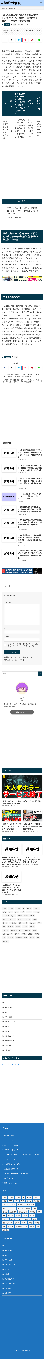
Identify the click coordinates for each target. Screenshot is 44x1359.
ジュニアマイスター (9, 916)
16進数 (18, 908)
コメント (7, 602)
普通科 (34, 930)
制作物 (7, 1031)
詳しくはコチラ (22, 712)
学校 (14, 24)
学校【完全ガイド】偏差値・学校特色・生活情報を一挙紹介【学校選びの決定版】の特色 (23, 211)
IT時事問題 (8, 1007)
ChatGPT (36, 908)
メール (6, 636)
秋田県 (24, 934)
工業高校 (6, 24)
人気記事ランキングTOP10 (13, 1164)
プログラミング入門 (9, 919)
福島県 (17, 934)
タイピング (8, 1012)
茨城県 (37, 934)
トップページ (9, 1140)
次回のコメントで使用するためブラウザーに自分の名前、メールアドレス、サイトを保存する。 (23, 645)
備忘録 (7, 1026)
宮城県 (18, 927)
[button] (5, 40)
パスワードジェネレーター (13, 1145)
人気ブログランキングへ (10, 1064)
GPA (10, 912)
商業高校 (32, 923)
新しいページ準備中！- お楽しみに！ (17, 1173)
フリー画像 (8, 1017)
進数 (25, 937)
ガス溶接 (36, 912)
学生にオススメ (10, 1041)
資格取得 (11, 937)
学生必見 (11, 927)
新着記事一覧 (9, 1178)
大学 (39, 923)
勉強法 (34, 919)
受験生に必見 (23, 923)
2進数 (4, 908)
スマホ (20, 916)
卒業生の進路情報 (14, 217)
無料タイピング (7, 934)
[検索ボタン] (35, 3)
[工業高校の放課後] (13, 3)
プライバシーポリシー (12, 1159)
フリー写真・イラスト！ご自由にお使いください (21, 1154)
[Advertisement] (22, 169)
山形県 (25, 927)
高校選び (5, 941)
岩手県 (32, 927)
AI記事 (29, 908)
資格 (4, 937)
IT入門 (22, 912)
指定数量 (27, 930)
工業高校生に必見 (16, 930)
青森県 (32, 937)
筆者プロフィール (10, 1183)
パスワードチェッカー (12, 1150)
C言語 (4, 912)
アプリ (29, 912)
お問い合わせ (9, 1135)
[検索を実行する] (40, 673)
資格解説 (19, 937)
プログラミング (29, 916)
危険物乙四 (12, 923)
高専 (38, 937)
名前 (5, 629)
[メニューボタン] (41, 3)
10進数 (11, 908)
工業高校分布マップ (11, 1169)
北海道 (5, 923)
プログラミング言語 (24, 919)
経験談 (30, 934)
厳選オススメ (9, 1036)
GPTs (16, 912)
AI (23, 908)
